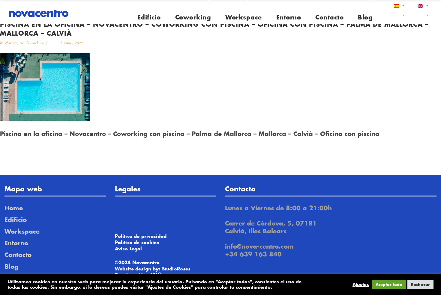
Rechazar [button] (420, 285)
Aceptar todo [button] (389, 285)
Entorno (16, 243)
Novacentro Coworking (24, 43)
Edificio (15, 220)
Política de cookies (137, 242)
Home (13, 208)
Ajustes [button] (360, 284)
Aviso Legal (128, 249)
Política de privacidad (141, 236)
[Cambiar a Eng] (422, 12)
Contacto (18, 255)
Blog (11, 267)
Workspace (22, 232)
